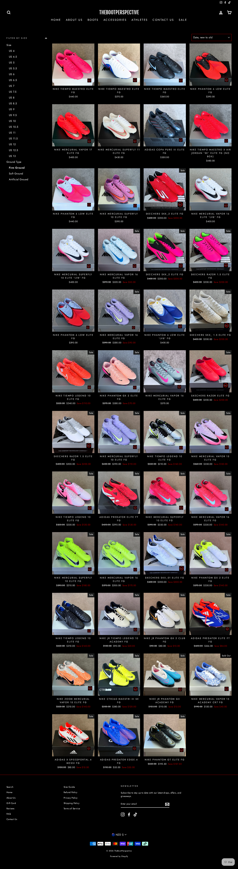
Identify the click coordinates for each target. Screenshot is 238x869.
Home (56, 20)
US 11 (12, 133)
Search (9, 787)
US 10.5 (13, 127)
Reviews (10, 808)
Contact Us (163, 20)
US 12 (12, 144)
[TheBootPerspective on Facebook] (129, 814)
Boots (93, 20)
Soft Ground (16, 173)
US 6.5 (13, 80)
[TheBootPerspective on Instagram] (123, 814)
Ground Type (13, 162)
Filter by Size (16, 38)
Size (8, 45)
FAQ (8, 813)
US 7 (11, 86)
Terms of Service (72, 808)
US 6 (12, 74)
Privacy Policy (71, 797)
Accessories (115, 20)
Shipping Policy (71, 803)
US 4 (12, 51)
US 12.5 (13, 150)
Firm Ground (17, 168)
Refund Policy (70, 792)
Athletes (139, 20)
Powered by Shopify (119, 856)
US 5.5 (13, 68)
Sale (183, 20)
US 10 (12, 121)
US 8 (12, 97)
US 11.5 (13, 138)
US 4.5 (13, 57)
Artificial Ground (18, 179)
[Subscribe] (167, 804)
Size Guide (69, 787)
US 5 (12, 62)
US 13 (12, 156)
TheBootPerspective (119, 12)
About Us (74, 20)
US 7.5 (12, 92)
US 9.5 (13, 115)
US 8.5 (13, 103)
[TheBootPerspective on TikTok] (135, 814)
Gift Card (11, 803)
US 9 (12, 109)
